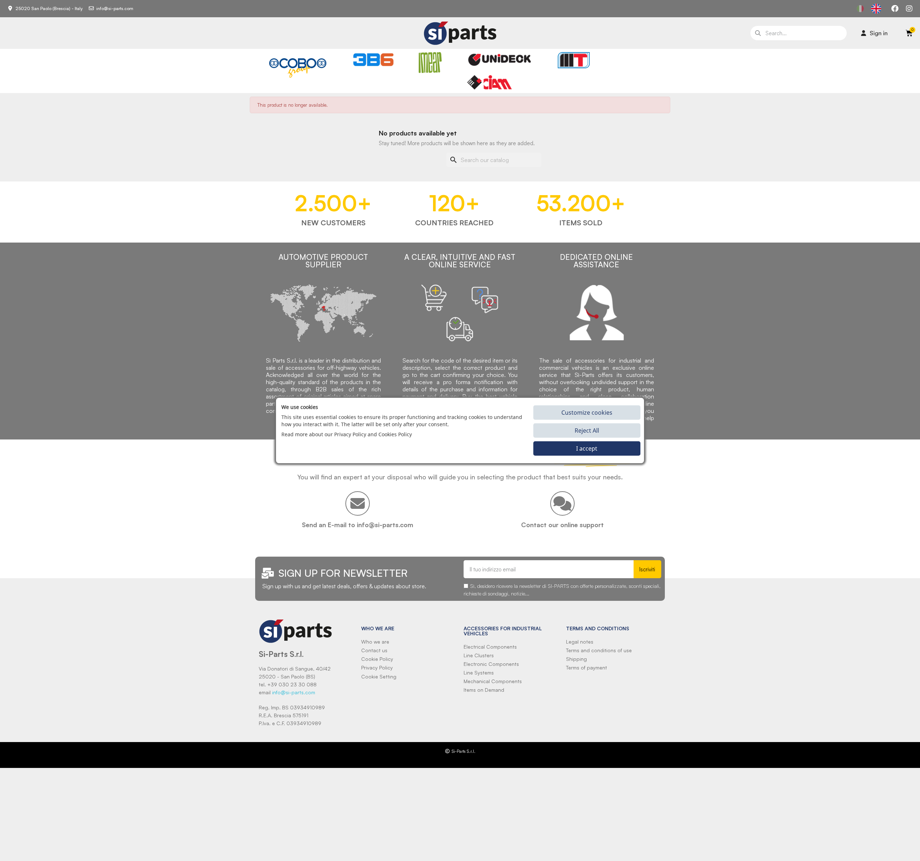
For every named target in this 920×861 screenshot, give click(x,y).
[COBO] (297, 66)
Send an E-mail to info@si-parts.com (357, 525)
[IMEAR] (430, 62)
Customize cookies (586, 412)
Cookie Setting (378, 676)
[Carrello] (909, 33)
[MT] (573, 60)
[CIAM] (489, 82)
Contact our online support (562, 525)
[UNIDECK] (499, 59)
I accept (586, 448)
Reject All (587, 430)
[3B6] (373, 59)
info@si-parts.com (293, 692)
